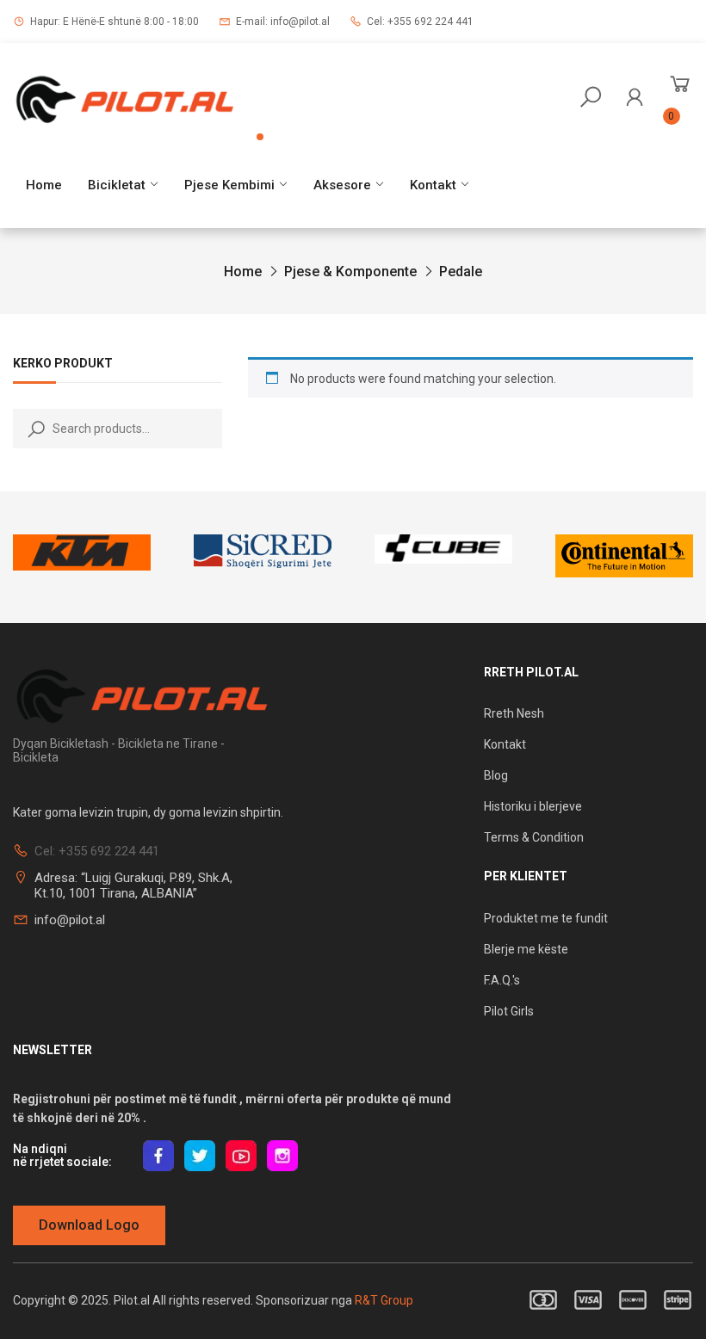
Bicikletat (117, 185)
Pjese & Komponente (350, 271)
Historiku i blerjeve (534, 806)
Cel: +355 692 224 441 (420, 21)
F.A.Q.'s (502, 980)
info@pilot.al (69, 920)
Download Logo (89, 1225)
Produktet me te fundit (546, 918)
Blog (496, 775)
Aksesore (342, 185)
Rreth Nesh (514, 713)
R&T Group (384, 1300)
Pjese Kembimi (229, 185)
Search (33, 428)
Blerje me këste (526, 949)
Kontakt (433, 185)
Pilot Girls (509, 1011)
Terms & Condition (534, 837)
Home (44, 185)
